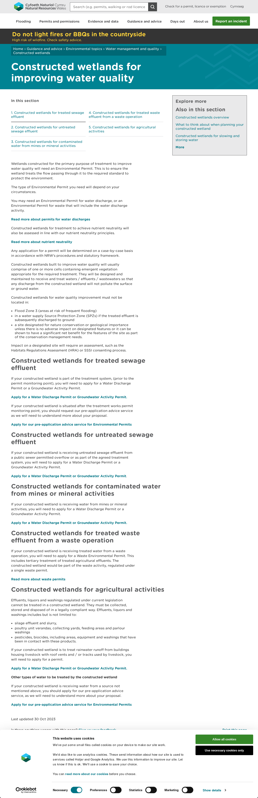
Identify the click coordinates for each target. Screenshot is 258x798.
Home (18, 49)
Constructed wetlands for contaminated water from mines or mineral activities (46, 144)
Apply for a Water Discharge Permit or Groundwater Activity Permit (68, 476)
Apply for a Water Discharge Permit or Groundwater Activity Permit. (69, 397)
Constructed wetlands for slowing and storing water (207, 138)
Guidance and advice (44, 49)
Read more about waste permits (38, 579)
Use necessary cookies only (224, 750)
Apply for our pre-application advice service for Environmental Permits (71, 424)
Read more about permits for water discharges (50, 219)
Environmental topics (84, 49)
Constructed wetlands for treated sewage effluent (47, 115)
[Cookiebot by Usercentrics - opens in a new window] (26, 790)
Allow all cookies (224, 739)
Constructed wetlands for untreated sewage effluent (43, 129)
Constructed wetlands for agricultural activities (122, 129)
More (180, 147)
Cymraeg (237, 6)
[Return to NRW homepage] (40, 6)
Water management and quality (132, 49)
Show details (212, 790)
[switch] (116, 790)
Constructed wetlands (31, 53)
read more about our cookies (86, 774)
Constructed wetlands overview (202, 117)
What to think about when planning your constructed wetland (210, 127)
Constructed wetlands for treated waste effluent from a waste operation (124, 115)
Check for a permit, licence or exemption (195, 6)
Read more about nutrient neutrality (41, 242)
